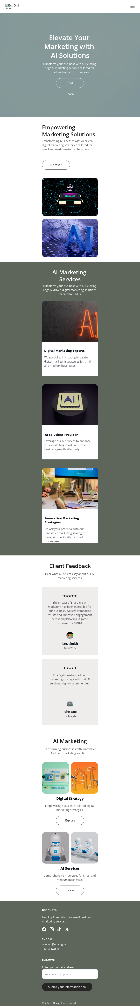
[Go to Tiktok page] (59, 929)
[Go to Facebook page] (44, 929)
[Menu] (132, 6)
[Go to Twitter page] (67, 929)
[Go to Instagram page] (52, 929)
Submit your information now (67, 987)
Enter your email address (58, 967)
